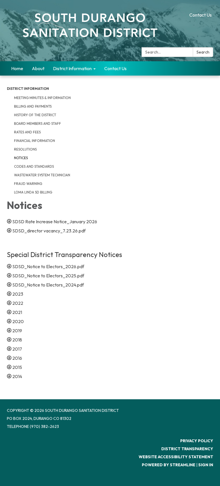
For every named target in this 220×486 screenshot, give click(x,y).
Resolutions (25, 149)
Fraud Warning (28, 183)
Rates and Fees (27, 132)
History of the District (35, 115)
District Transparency (187, 448)
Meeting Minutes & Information (42, 98)
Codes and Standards (34, 166)
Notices (21, 158)
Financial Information (34, 141)
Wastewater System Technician (42, 175)
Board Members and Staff (37, 123)
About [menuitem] (38, 68)
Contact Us (200, 15)
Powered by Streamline (168, 464)
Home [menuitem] (17, 68)
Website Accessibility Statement (176, 456)
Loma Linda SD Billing (33, 192)
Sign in (205, 464)
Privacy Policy (196, 440)
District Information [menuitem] (72, 68)
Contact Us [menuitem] (115, 68)
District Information (28, 88)
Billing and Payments (33, 106)
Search (203, 52)
